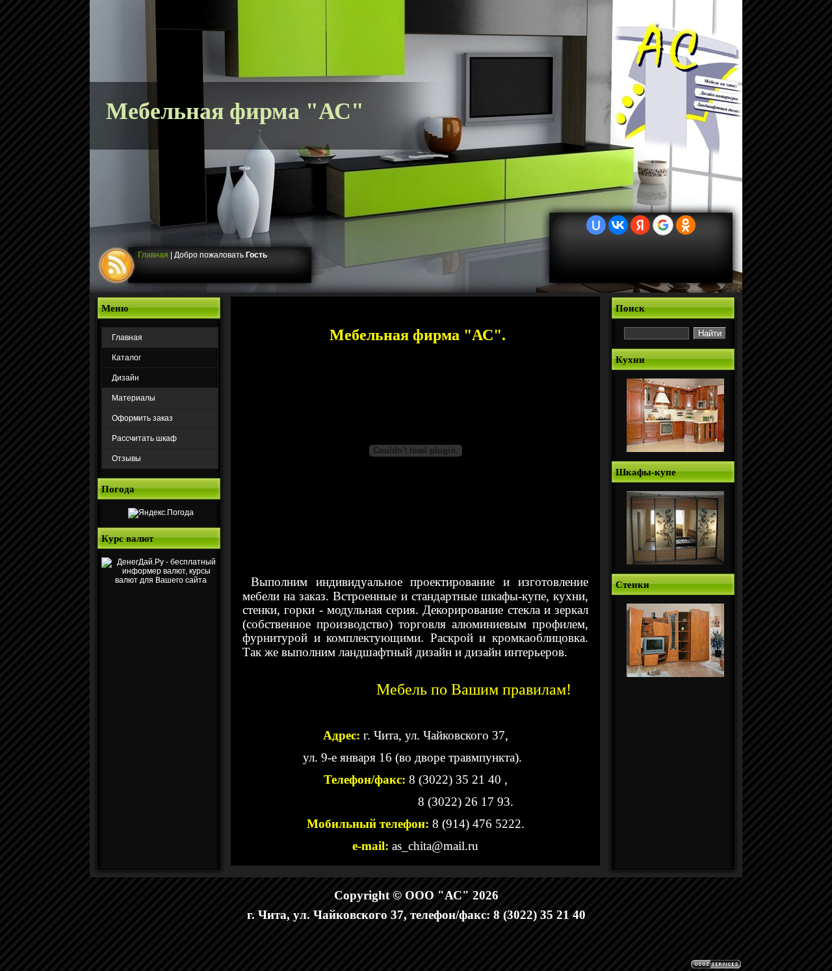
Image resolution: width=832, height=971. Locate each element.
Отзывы (126, 458)
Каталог (126, 357)
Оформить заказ (142, 418)
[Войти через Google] (663, 225)
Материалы (133, 398)
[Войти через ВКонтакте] (618, 225)
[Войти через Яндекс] (640, 225)
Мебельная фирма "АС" (235, 111)
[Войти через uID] (596, 225)
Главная (153, 254)
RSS (118, 266)
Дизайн (125, 377)
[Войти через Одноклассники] (686, 225)
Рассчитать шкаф (144, 438)
